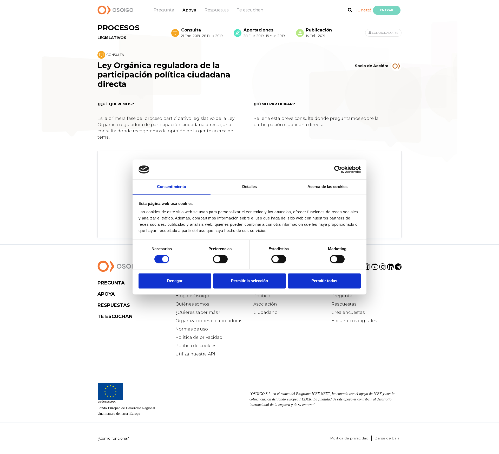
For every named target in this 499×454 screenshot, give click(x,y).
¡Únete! (364, 10)
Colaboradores (384, 33)
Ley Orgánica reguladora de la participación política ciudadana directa (163, 75)
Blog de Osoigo (192, 295)
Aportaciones (264, 33)
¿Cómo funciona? (113, 438)
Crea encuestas (348, 312)
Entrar (386, 10)
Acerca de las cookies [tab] (327, 186)
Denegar (174, 280)
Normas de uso (191, 329)
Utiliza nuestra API (195, 354)
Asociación (265, 304)
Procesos (118, 31)
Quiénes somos (192, 304)
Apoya (189, 10)
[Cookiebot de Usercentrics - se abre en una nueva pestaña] (338, 169)
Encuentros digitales (354, 320)
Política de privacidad (198, 337)
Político (261, 295)
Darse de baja (387, 438)
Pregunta (164, 10)
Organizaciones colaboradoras (208, 320)
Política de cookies (195, 345)
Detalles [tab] (249, 186)
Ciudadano (265, 312)
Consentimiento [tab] (171, 186)
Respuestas (216, 10)
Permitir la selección (249, 280)
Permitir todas (324, 280)
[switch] (220, 259)
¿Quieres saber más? (197, 312)
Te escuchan (250, 10)
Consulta (202, 33)
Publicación (319, 33)
